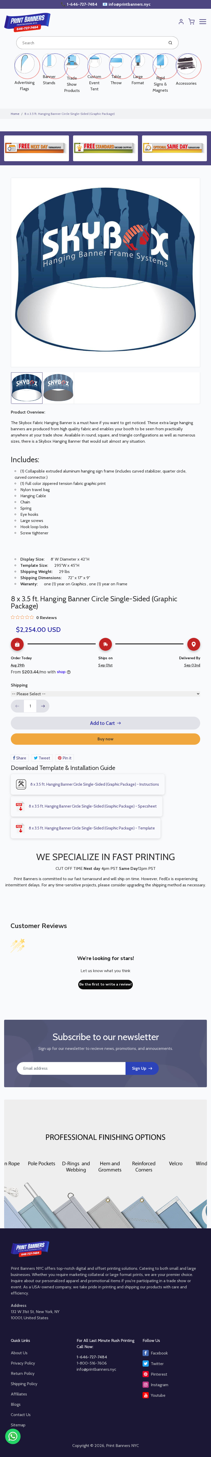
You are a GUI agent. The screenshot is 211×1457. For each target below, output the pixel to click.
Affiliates (19, 1394)
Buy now (105, 738)
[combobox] (89, 42)
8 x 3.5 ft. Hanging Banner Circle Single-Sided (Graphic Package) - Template (92, 828)
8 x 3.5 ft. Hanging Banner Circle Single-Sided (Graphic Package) (69, 114)
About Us (19, 1352)
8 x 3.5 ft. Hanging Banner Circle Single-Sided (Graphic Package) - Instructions (94, 784)
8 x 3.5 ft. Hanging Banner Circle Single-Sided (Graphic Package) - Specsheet (93, 806)
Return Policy (22, 1373)
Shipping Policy (24, 1383)
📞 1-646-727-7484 (79, 4)
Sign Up (139, 1068)
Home (15, 114)
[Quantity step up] (43, 706)
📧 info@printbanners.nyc (126, 4)
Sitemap (18, 1424)
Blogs (16, 1404)
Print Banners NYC (122, 1445)
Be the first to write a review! (105, 984)
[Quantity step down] (17, 706)
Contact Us (21, 1414)
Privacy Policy (23, 1363)
